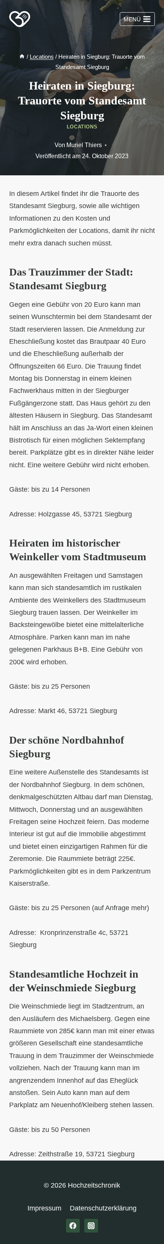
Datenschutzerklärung (103, 1208)
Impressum (44, 1208)
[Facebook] (73, 1226)
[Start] (22, 56)
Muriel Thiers (84, 145)
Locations (82, 127)
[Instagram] (91, 1226)
